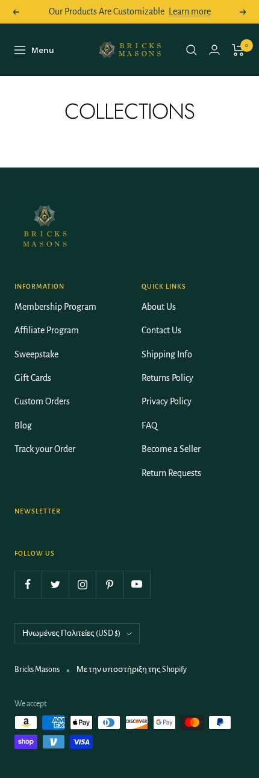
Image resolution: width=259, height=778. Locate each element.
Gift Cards (32, 378)
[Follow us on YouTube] (136, 584)
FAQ (149, 425)
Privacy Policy (167, 401)
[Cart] (238, 50)
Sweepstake (36, 354)
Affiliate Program (46, 330)
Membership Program (55, 307)
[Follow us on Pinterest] (109, 584)
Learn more (190, 11)
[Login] (214, 50)
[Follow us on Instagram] (82, 584)
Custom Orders (42, 401)
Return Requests (171, 473)
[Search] (191, 50)
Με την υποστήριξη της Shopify (131, 669)
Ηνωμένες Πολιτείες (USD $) (71, 633)
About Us (159, 307)
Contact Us (161, 330)
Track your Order (44, 449)
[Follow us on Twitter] (55, 584)
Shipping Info (167, 354)
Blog (23, 425)
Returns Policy (167, 378)
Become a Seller (171, 449)
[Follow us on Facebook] (28, 584)
